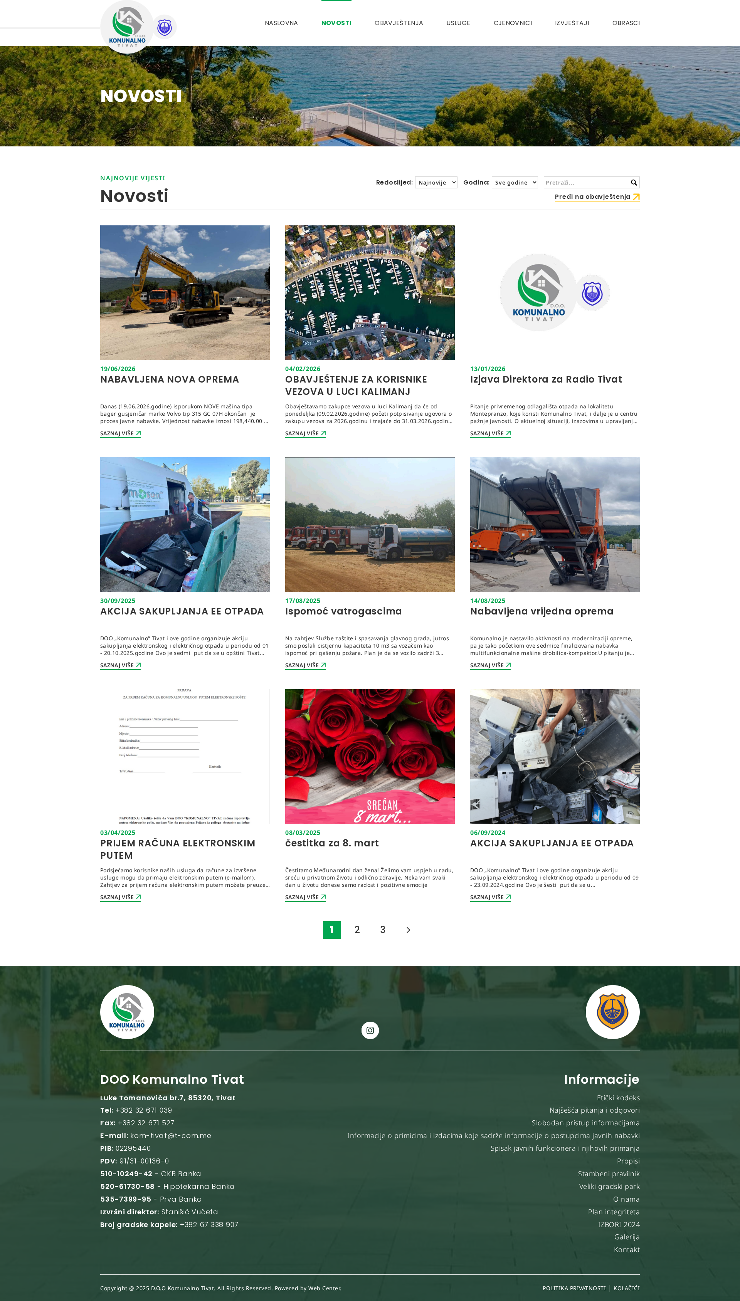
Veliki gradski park (609, 1186)
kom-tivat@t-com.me (171, 1135)
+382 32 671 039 (144, 1110)
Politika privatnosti (574, 1288)
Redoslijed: (394, 182)
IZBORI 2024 (619, 1224)
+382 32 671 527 (146, 1123)
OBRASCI (626, 22)
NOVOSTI (336, 22)
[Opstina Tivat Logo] (613, 1012)
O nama (626, 1199)
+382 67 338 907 (209, 1224)
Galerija (627, 1236)
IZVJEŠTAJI (572, 22)
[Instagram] (370, 1030)
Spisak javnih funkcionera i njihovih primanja (565, 1148)
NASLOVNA (281, 22)
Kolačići (627, 1288)
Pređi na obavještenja (593, 196)
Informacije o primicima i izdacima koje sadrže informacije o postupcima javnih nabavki (493, 1135)
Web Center (324, 1288)
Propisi (628, 1160)
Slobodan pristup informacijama (586, 1122)
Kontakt (627, 1249)
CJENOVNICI (513, 22)
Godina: (476, 182)
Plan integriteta (614, 1211)
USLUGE (458, 22)
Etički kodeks (618, 1097)
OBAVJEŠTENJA (399, 22)
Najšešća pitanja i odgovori (595, 1110)
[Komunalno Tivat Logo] (138, 27)
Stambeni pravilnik (609, 1173)
